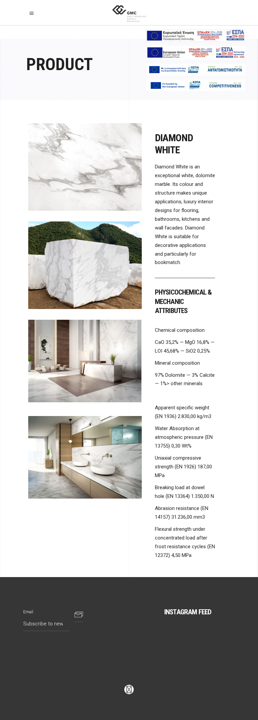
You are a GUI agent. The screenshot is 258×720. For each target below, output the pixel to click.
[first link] (129, 690)
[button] (33, 13)
